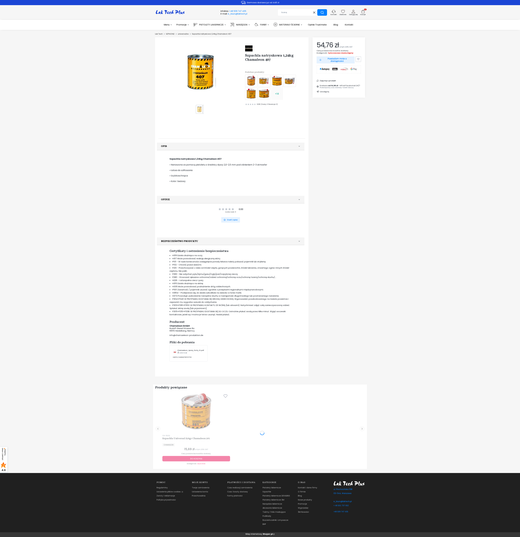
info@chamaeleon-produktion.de (186, 335)
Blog (300, 495)
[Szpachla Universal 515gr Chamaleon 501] (264, 80)
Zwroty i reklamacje (166, 495)
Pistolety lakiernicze (272, 487)
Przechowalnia (198, 495)
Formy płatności (235, 495)
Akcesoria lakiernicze (272, 508)
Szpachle (267, 491)
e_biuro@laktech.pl (343, 501)
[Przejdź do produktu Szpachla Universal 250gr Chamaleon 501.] (196, 411)
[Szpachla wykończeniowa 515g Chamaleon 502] (264, 93)
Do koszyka (196, 458)
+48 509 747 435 (341, 511)
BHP (264, 524)
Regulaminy (162, 487)
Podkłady (267, 516)
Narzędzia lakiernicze (272, 503)
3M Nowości (303, 512)
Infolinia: (233, 11)
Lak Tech (159, 34)
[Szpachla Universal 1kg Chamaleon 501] (277, 80)
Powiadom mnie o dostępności (337, 60)
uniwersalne (183, 34)
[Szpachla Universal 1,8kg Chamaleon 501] (290, 80)
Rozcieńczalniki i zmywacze (275, 520)
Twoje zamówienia (200, 487)
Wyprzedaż (303, 508)
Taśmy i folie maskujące (274, 512)
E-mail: (234, 13)
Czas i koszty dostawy (237, 491)
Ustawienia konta (200, 491)
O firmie (302, 491)
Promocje (302, 503)
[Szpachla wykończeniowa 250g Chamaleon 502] (251, 93)
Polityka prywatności (166, 499)
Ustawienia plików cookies (169, 491)
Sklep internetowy (259, 534)
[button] (322, 12)
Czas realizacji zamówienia (239, 487)
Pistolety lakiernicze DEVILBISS (276, 495)
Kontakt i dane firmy (307, 487)
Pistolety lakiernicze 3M (273, 499)
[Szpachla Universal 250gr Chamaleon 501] (251, 80)
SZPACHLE (170, 34)
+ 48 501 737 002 (341, 505)
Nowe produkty (305, 499)
